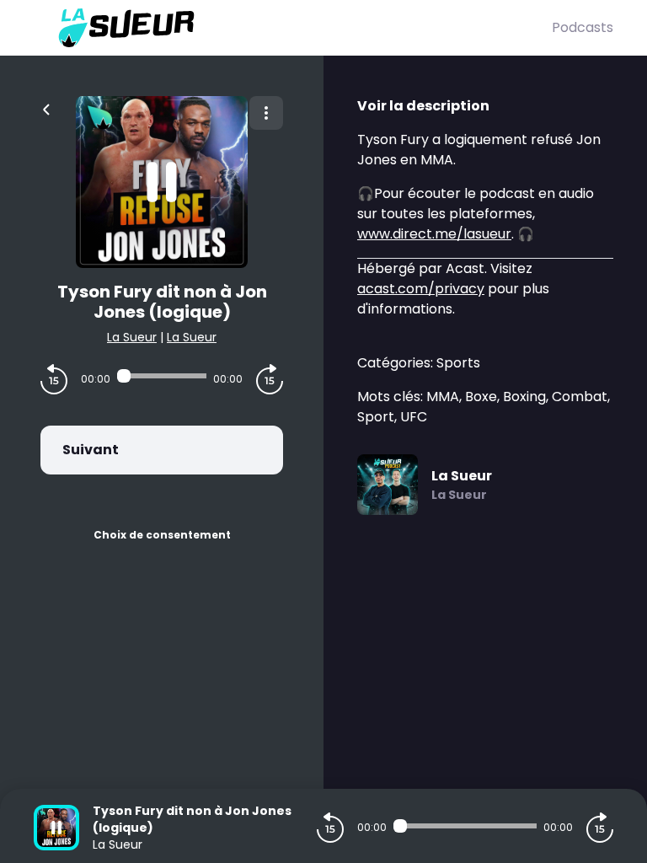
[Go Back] (46, 108)
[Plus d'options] (266, 113)
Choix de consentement (162, 535)
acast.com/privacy (420, 288)
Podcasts (582, 27)
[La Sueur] (293, 27)
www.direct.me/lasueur (434, 234)
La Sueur (132, 337)
